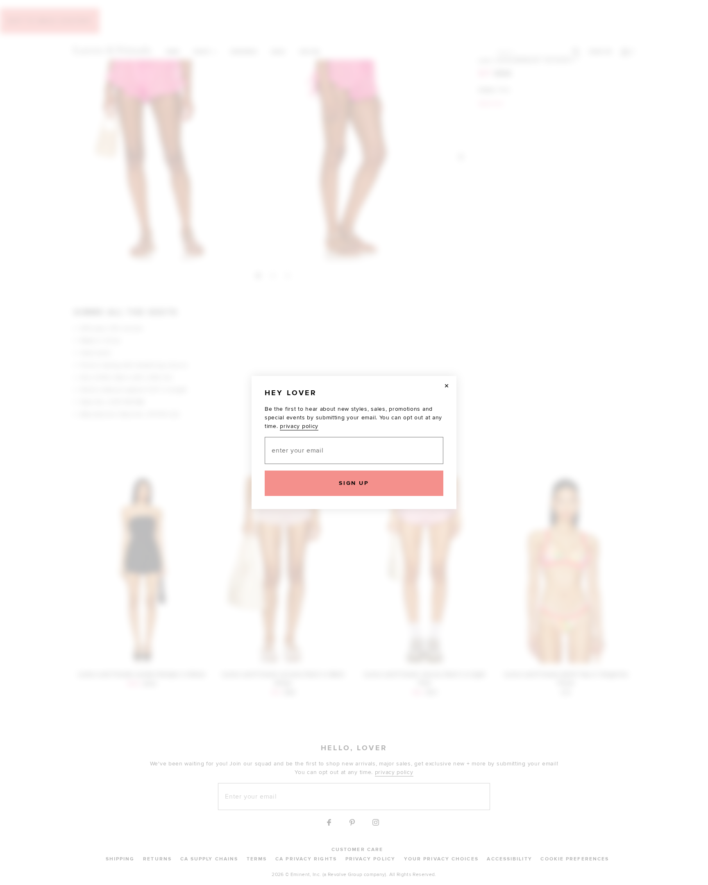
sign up (354, 483)
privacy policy (299, 426)
